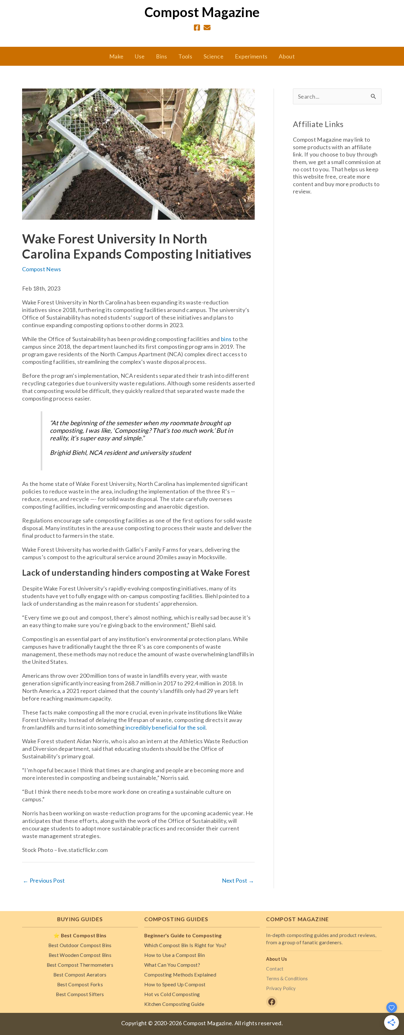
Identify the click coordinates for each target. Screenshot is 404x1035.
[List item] (196, 27)
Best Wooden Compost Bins (80, 955)
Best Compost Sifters (80, 994)
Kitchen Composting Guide (174, 1004)
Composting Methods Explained (180, 974)
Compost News (41, 269)
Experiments (251, 56)
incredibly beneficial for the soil (165, 727)
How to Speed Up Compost (175, 984)
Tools (185, 56)
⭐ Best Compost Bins (80, 935)
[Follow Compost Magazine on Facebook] (271, 1001)
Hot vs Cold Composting (172, 994)
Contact (274, 968)
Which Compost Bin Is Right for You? (185, 945)
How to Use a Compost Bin (174, 955)
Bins (161, 56)
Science (213, 56)
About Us (276, 959)
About (287, 56)
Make (116, 56)
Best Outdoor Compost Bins (80, 945)
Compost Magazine (202, 12)
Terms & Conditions (287, 978)
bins (226, 338)
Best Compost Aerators (79, 974)
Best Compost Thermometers (80, 965)
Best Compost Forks (80, 984)
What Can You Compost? (172, 965)
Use (140, 56)
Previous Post (44, 880)
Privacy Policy (280, 988)
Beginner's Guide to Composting (183, 935)
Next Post (238, 880)
